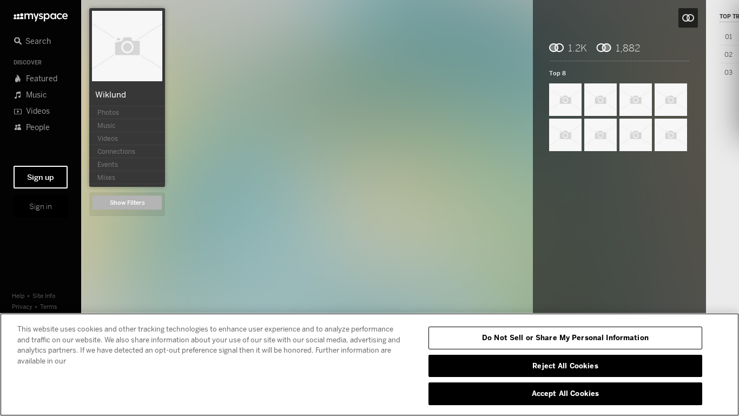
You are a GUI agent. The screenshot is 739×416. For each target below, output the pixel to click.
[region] (369, 364)
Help (18, 295)
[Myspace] (41, 14)
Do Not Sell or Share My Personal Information (565, 337)
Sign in (40, 206)
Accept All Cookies (565, 393)
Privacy (22, 306)
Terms (48, 306)
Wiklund (110, 94)
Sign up (40, 177)
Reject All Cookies (565, 365)
